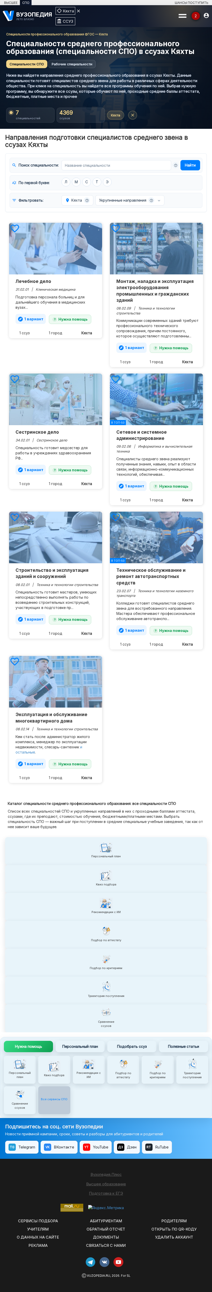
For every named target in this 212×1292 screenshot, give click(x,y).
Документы (106, 1237)
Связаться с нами (106, 1245)
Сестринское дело (37, 432)
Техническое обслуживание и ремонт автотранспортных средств (151, 576)
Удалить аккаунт (174, 1237)
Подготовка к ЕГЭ (106, 1193)
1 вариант (30, 319)
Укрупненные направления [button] (126, 200)
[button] (175, 165)
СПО (25, 3)
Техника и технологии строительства (67, 585)
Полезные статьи (183, 1046)
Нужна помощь (73, 319)
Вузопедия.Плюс (106, 1174)
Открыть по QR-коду (174, 1229)
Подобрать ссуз (132, 1046)
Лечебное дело (33, 281)
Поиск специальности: (35, 165)
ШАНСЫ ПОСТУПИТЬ (191, 3)
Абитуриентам (106, 1220)
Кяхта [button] (77, 200)
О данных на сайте (38, 1237)
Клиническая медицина (55, 289)
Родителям (174, 1220)
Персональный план (80, 1046)
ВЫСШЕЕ (11, 3)
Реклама (38, 1245)
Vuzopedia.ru (98, 1276)
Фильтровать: (27, 200)
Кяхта (115, 115)
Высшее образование (106, 1184)
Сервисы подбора (38, 1220)
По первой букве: (31, 182)
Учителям (38, 1229)
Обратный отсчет (106, 1229)
